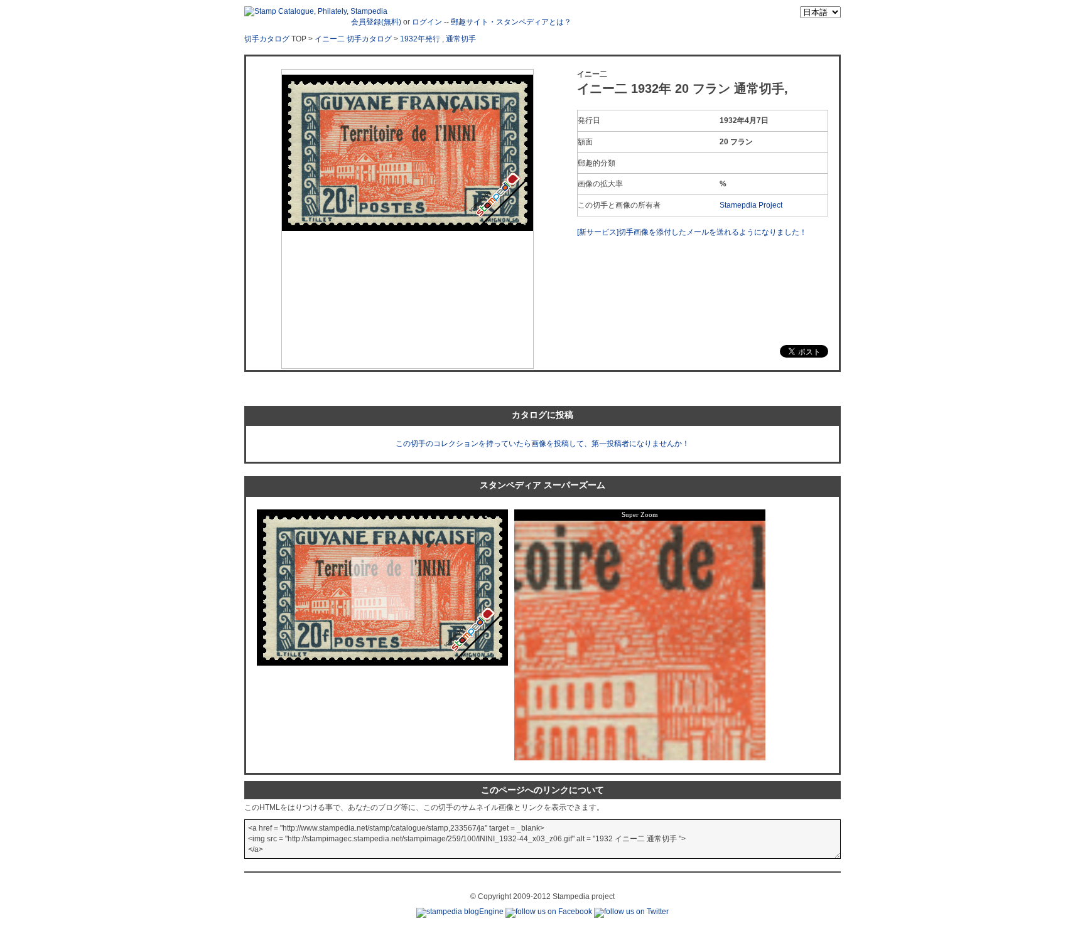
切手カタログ (266, 39)
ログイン (427, 22)
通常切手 (461, 39)
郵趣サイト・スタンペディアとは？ (511, 22)
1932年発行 (420, 39)
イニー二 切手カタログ (353, 39)
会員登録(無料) (376, 22)
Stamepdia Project (751, 205)
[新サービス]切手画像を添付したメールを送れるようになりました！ (692, 232)
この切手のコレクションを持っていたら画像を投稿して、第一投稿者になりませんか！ (542, 443)
